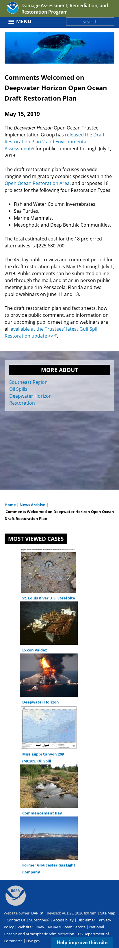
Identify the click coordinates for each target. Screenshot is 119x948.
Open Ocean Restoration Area (37, 183)
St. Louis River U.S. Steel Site (48, 598)
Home (10, 504)
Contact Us (16, 920)
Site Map (107, 913)
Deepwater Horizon (30, 396)
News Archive (32, 504)
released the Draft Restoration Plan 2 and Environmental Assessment (55, 142)
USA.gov (33, 940)
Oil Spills (18, 389)
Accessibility (63, 920)
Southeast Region (28, 382)
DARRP (37, 913)
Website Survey (31, 927)
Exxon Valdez (34, 650)
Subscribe (39, 920)
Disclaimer (86, 920)
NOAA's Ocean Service (66, 927)
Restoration (22, 403)
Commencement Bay (42, 813)
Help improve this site (82, 942)
